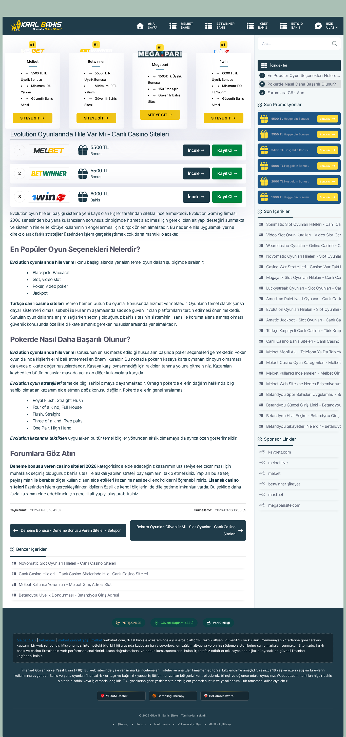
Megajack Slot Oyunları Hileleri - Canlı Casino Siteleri (303, 277)
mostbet (275, 494)
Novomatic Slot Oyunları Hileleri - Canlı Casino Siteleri (67, 563)
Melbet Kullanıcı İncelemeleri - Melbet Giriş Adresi (303, 373)
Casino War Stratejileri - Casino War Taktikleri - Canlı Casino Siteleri (303, 266)
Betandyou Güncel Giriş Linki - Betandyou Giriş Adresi (303, 404)
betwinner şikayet (284, 483)
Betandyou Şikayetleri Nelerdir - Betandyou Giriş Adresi (303, 426)
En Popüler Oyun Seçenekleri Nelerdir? (304, 75)
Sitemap (123, 724)
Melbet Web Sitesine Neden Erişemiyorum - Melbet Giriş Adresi (303, 383)
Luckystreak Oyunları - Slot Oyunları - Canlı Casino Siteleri (303, 288)
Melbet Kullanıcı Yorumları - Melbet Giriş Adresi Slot (65, 584)
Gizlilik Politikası (220, 724)
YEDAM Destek (117, 696)
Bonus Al (325, 118)
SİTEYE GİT (30, 118)
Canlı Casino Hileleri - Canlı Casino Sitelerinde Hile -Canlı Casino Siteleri (83, 573)
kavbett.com (279, 452)
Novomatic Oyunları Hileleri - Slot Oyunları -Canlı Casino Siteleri (303, 256)
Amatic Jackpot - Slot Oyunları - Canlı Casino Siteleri (303, 319)
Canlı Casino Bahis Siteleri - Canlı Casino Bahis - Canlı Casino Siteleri (303, 341)
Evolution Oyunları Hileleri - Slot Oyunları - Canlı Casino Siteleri (303, 309)
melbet (274, 473)
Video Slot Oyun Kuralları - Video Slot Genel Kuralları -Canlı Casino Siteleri (303, 234)
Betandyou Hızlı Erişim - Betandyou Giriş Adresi (303, 415)
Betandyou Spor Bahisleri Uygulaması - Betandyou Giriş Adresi (303, 394)
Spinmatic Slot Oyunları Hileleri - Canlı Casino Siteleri (303, 224)
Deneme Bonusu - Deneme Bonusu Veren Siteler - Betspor (71, 530)
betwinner (47, 640)
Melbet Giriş (26, 640)
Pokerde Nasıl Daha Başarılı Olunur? (301, 84)
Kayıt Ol (224, 150)
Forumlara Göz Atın (285, 92)
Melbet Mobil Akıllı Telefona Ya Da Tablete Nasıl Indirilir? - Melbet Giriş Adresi (303, 351)
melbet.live (278, 462)
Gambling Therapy (171, 696)
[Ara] (334, 43)
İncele (194, 150)
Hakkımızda (162, 724)
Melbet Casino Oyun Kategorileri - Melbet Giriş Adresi (303, 362)
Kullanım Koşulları (189, 724)
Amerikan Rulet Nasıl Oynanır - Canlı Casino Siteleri (303, 298)
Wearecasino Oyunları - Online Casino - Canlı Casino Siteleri (303, 245)
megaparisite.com (284, 505)
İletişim (141, 724)
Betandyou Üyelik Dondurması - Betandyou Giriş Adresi (69, 595)
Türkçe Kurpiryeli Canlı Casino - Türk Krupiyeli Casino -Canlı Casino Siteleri (303, 330)
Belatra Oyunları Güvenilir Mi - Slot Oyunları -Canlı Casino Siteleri (186, 530)
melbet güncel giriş (73, 640)
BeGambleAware (221, 696)
